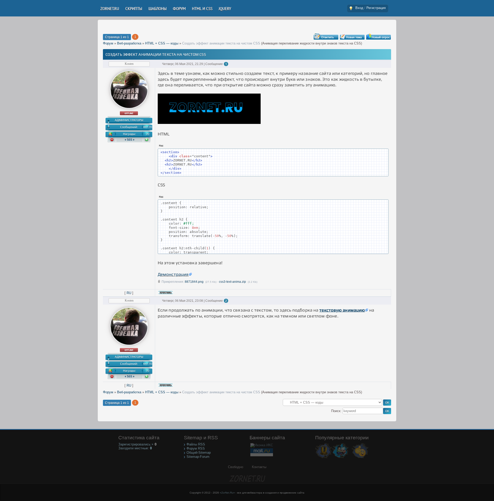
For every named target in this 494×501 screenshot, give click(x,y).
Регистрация (376, 8)
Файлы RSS (196, 444)
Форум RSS (196, 448)
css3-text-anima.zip (232, 282)
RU (129, 293)
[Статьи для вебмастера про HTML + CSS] (340, 458)
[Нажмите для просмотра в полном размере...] (209, 122)
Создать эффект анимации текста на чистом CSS (221, 43)
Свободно (235, 467)
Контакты (259, 467)
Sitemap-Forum (198, 457)
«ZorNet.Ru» (227, 492)
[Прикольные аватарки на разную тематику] (360, 458)
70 (147, 134)
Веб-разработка (129, 43)
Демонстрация (173, 274)
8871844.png (194, 282)
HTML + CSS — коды (161, 43)
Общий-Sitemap (199, 452)
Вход (359, 8)
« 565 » (129, 139)
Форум (108, 43)
